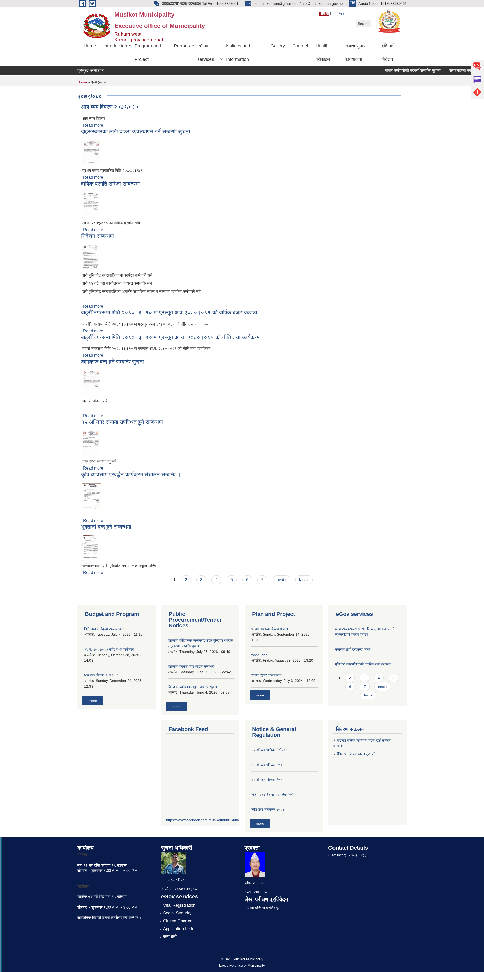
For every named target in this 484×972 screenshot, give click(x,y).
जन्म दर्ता (170, 936)
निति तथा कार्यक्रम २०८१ (267, 809)
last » (304, 580)
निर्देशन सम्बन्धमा (97, 236)
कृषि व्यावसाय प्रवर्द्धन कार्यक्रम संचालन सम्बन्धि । (131, 474)
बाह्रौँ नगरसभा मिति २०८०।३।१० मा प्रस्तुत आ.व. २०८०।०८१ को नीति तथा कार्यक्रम (170, 337)
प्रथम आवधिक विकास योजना (269, 629)
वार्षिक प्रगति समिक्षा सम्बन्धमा (110, 184)
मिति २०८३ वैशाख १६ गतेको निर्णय (273, 795)
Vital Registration (179, 905)
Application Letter (179, 928)
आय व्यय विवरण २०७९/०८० (109, 107)
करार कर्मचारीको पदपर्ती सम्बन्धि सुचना (403, 70)
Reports (182, 45)
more (93, 701)
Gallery (277, 45)
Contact (300, 45)
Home (90, 45)
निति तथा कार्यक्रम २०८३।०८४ (104, 629)
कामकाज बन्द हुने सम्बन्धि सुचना (112, 361)
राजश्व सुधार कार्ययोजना (355, 52)
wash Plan (259, 655)
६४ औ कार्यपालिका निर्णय (267, 780)
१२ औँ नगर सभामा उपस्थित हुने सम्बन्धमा (122, 422)
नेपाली (342, 13)
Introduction (115, 45)
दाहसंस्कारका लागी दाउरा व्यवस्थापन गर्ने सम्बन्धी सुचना (135, 131)
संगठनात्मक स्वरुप (453, 70)
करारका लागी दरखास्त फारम (352, 649)
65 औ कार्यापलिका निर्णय (267, 765)
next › (281, 580)
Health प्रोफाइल (323, 52)
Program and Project (148, 52)
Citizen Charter (177, 921)
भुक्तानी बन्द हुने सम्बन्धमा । (108, 527)
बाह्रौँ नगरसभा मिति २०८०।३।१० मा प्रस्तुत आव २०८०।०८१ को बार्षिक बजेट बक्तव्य (169, 312)
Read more (93, 125)
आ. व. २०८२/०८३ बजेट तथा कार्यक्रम (109, 649)
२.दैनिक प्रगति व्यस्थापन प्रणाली (354, 754)
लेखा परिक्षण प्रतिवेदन (263, 908)
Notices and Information (238, 52)
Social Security (177, 913)
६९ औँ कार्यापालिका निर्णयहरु (269, 750)
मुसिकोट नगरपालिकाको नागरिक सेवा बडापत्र (363, 664)
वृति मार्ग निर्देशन (388, 52)
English (324, 13)
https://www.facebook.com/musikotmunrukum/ (202, 820)
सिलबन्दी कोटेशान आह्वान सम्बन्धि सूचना (192, 687)
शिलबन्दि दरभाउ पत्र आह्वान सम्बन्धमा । (193, 666)
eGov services (205, 52)
